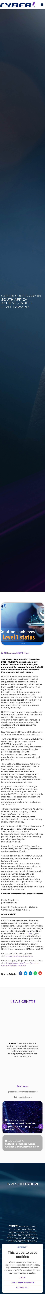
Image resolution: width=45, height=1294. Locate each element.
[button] (20, 973)
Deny (23, 1278)
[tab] (22, 1086)
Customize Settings (22, 1282)
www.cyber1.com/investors (19, 956)
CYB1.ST (30, 933)
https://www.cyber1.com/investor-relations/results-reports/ (20, 964)
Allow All (22, 1287)
